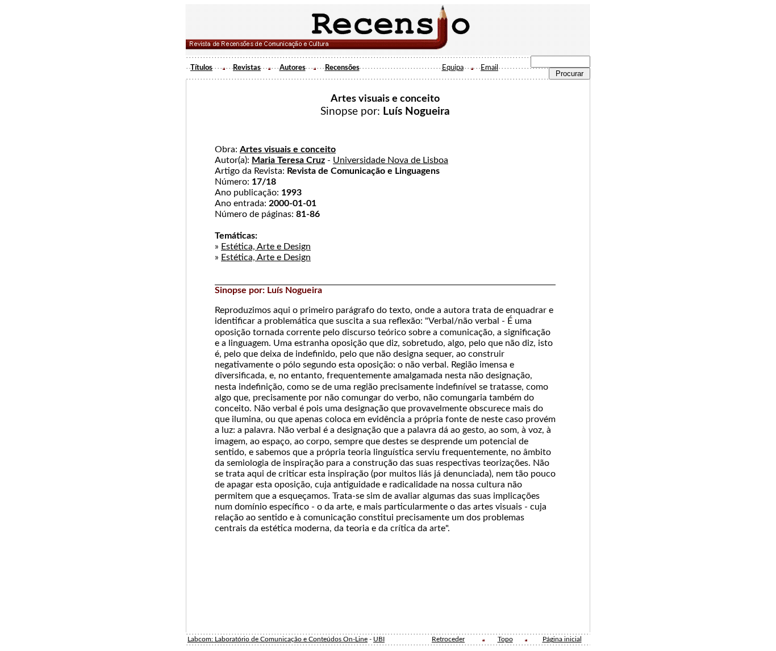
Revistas (247, 67)
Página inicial (562, 639)
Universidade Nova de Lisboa (390, 160)
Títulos (201, 67)
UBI (379, 639)
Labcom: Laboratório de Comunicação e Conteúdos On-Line (277, 639)
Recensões (342, 67)
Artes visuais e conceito (288, 149)
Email (489, 67)
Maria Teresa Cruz (288, 160)
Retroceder (448, 639)
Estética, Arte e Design (266, 246)
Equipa (453, 67)
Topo (505, 639)
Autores (292, 67)
